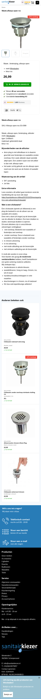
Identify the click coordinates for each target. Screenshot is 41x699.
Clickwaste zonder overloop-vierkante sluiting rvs (19, 393)
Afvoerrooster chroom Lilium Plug (15, 443)
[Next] (36, 32)
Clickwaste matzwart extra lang (14, 342)
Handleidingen (7, 631)
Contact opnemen (8, 669)
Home (3, 7)
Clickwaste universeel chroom (14, 492)
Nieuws (5, 634)
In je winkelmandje (19, 84)
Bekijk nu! (8, 694)
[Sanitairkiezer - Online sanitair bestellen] (11, 2)
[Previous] (5, 32)
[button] (32, 2)
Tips (3, 637)
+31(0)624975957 (10, 666)
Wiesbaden (14, 69)
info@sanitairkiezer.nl (12, 663)
